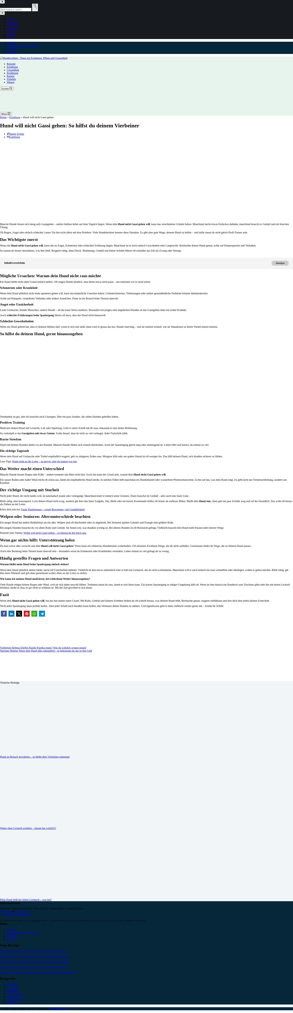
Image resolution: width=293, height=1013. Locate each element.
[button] (4, 614)
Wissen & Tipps (15, 999)
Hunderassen (14, 996)
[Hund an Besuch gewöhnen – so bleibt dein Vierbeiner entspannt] (65, 751)
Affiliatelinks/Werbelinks (17, 914)
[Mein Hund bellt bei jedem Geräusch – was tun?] (65, 894)
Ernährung (12, 73)
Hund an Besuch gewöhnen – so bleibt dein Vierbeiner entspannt (35, 756)
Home (3, 117)
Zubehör (11, 79)
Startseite (11, 43)
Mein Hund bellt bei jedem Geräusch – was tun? (26, 899)
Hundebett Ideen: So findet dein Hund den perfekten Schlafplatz (34, 956)
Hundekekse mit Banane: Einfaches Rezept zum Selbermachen (33, 951)
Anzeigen (280, 263)
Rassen (10, 76)
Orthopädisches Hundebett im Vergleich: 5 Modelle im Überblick (35, 961)
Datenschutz (21, 911)
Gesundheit (13, 70)
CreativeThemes (58, 1008)
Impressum (6, 911)
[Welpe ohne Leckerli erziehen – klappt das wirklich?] (65, 822)
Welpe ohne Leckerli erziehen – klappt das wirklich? (28, 828)
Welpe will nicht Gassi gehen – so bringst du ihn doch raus (54, 532)
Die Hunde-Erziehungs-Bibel (22, 46)
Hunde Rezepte (15, 993)
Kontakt (11, 52)
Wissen (10, 82)
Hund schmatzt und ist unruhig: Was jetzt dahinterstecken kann (33, 967)
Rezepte (11, 63)
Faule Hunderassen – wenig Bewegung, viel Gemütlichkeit (52, 509)
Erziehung (12, 66)
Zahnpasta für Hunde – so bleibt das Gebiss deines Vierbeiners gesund (37, 972)
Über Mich (12, 49)
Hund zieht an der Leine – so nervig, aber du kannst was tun (44, 461)
